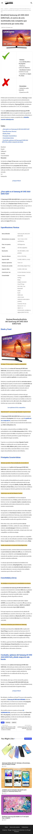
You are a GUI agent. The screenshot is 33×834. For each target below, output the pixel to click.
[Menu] (2, 3)
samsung (8, 722)
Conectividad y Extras (8, 138)
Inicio (2, 8)
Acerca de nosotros (15, 827)
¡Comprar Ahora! (16, 180)
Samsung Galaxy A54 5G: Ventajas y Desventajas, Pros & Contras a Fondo (16, 763)
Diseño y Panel (6, 133)
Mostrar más (28, 738)
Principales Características (10, 136)
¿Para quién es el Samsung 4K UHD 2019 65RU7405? (16, 129)
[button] (31, 3)
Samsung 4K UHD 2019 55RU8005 (16, 699)
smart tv (6, 8)
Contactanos (25, 827)
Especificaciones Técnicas (9, 131)
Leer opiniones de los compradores (16, 407)
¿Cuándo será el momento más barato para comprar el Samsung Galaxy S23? (14, 790)
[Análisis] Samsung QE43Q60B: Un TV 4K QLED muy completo (15, 817)
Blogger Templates (12, 830)
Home (6, 827)
